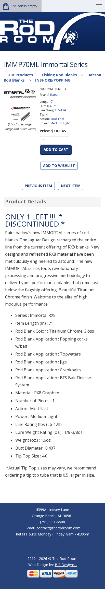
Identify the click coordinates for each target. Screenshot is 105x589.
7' (52, 101)
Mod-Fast (57, 119)
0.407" (51, 106)
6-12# (62, 110)
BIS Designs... (66, 564)
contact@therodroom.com (58, 528)
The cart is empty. (24, 6)
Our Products (20, 74)
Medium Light (60, 123)
